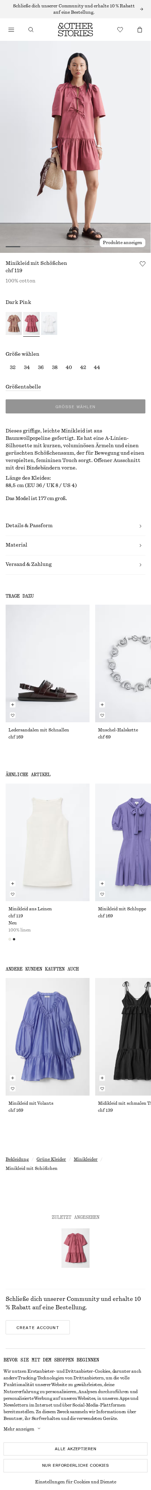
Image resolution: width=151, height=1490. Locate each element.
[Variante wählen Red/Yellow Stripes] (14, 324)
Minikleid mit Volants (30, 1103)
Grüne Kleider (51, 1159)
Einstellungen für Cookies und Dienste (75, 1482)
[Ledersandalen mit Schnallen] (48, 663)
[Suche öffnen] (31, 29)
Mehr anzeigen (19, 1429)
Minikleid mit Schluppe (122, 909)
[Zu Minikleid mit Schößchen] (75, 1248)
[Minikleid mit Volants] (48, 1037)
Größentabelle (23, 387)
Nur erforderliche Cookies (75, 1465)
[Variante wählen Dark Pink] (31, 324)
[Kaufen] (11, 29)
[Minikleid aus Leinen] (48, 842)
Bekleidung (17, 1159)
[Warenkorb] (140, 29)
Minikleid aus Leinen (30, 909)
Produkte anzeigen (122, 243)
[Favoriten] (120, 29)
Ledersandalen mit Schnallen (38, 730)
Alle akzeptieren (75, 1449)
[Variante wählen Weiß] (49, 324)
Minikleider (86, 1159)
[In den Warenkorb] (12, 704)
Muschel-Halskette (118, 730)
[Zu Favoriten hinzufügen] (142, 264)
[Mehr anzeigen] (75, 9)
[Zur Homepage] (75, 29)
